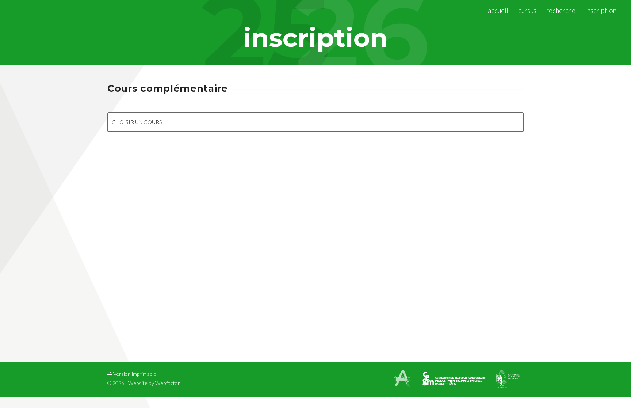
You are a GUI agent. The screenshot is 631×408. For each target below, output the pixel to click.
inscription (600, 11)
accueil (498, 11)
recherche (560, 11)
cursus (527, 11)
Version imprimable (134, 374)
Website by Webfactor (154, 383)
